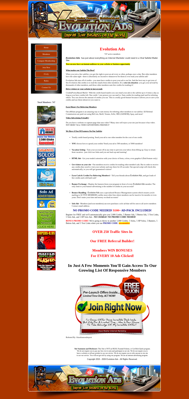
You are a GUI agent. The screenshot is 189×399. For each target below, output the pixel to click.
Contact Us (46, 87)
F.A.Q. (46, 74)
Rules (46, 81)
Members (46, 54)
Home (46, 47)
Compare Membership (46, 61)
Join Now (46, 67)
